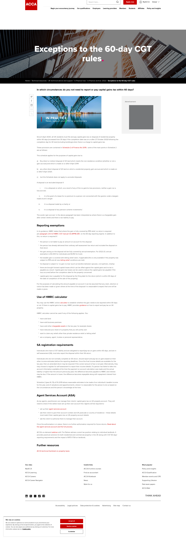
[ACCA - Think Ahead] (31, 10)
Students (132, 8)
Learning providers (110, 8)
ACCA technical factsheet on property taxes (53, 451)
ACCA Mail (146, 488)
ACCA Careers (30, 476)
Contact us (126, 506)
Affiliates (141, 8)
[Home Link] (153, 496)
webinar (55, 432)
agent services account (57, 409)
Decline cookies (72, 526)
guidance (83, 305)
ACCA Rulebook (90, 476)
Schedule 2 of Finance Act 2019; (75, 148)
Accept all (72, 521)
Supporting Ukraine (149, 480)
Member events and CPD (151, 476)
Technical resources (39, 81)
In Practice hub (80, 81)
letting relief (65, 260)
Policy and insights (154, 8)
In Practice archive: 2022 (96, 81)
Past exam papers (148, 484)
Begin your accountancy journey (62, 8)
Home (27, 81)
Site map (116, 506)
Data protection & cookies (90, 506)
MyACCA (28, 469)
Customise (71, 531)
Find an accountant (91, 473)
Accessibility (60, 506)
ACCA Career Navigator (34, 480)
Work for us (88, 484)
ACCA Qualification (149, 473)
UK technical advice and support (60, 81)
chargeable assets (59, 326)
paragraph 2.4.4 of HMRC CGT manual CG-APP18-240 (60, 234)
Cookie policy (26, 529)
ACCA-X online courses (92, 469)
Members (122, 8)
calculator (64, 303)
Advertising (106, 506)
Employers (96, 8)
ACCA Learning (31, 473)
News (86, 480)
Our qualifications (83, 8)
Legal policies (72, 506)
